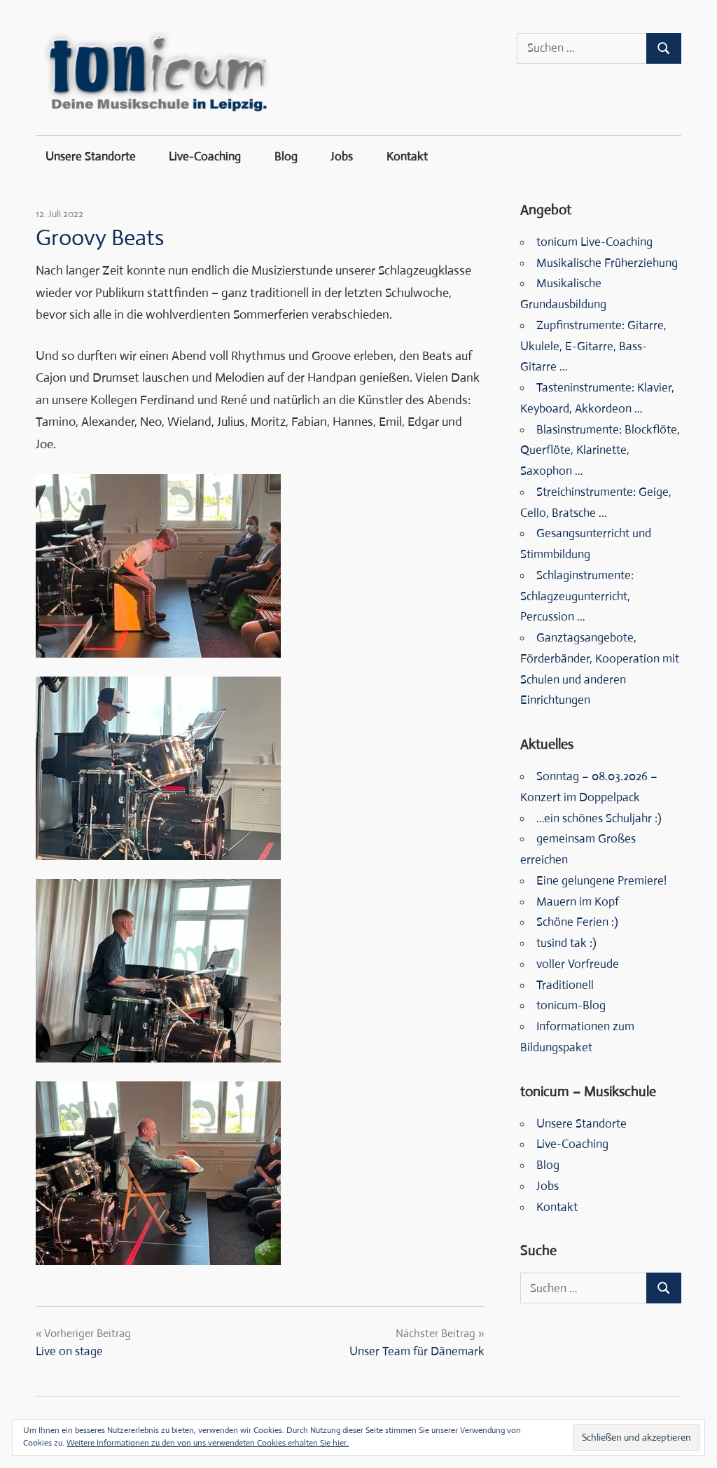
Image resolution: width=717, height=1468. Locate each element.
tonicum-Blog (571, 1005)
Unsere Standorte (91, 156)
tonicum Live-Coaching (594, 242)
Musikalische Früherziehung (607, 263)
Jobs (341, 156)
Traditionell (565, 985)
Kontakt (407, 156)
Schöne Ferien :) (577, 922)
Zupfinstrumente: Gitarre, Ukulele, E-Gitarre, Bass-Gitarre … (593, 346)
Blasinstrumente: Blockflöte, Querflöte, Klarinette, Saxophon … (600, 450)
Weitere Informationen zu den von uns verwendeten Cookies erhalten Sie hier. (208, 1442)
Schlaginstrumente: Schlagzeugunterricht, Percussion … (577, 596)
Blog (286, 156)
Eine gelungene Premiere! (601, 880)
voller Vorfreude (577, 964)
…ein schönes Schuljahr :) (599, 818)
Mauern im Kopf (577, 901)
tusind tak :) (566, 943)
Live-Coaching (205, 156)
